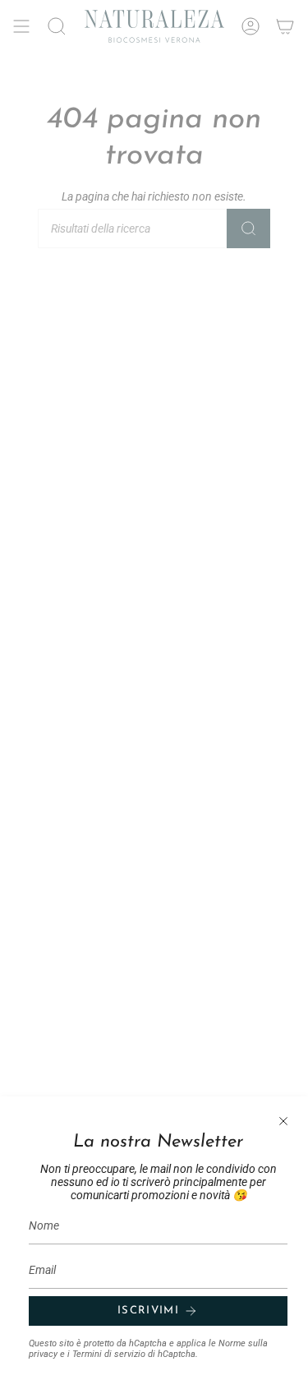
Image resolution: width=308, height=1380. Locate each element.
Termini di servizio (108, 1354)
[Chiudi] (283, 1121)
